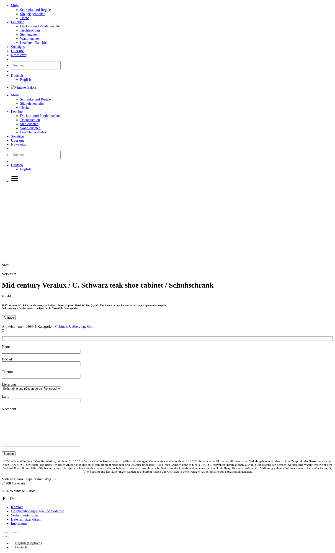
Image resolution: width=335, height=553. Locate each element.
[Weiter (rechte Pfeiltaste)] (8, 536)
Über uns (17, 51)
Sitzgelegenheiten (32, 14)
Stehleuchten (29, 34)
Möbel (15, 6)
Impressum (19, 523)
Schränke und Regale (35, 10)
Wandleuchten (30, 38)
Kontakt (17, 507)
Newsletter (18, 55)
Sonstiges (18, 47)
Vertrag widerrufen (24, 515)
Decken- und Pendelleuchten (41, 26)
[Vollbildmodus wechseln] (8, 532)
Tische (24, 18)
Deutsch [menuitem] (21, 547)
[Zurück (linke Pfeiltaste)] (3, 536)
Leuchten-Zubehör (33, 43)
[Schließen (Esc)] (17, 532)
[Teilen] (13, 532)
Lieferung (9, 384)
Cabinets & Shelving (70, 326)
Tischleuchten (30, 30)
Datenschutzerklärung (26, 519)
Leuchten (17, 22)
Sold (90, 326)
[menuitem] (17, 75)
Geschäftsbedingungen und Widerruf (37, 511)
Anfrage (9, 317)
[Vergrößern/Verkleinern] (3, 532)
